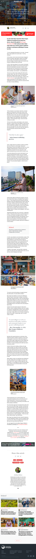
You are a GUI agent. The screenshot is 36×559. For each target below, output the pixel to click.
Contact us (20, 550)
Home (3, 550)
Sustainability (12, 553)
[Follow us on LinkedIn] (28, 28)
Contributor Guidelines (14, 550)
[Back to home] (17, 1)
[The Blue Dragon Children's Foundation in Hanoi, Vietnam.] (18, 266)
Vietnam (22, 462)
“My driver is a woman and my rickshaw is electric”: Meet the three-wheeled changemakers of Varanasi (17, 231)
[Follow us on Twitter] (31, 556)
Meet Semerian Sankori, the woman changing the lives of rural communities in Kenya (8, 533)
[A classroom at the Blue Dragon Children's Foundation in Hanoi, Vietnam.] (9, 280)
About (3, 552)
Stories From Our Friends (5, 508)
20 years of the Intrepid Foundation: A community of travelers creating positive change (26, 513)
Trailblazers (20, 528)
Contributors (4, 553)
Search (27, 552)
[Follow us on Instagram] (33, 556)
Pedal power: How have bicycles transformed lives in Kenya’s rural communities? (8, 513)
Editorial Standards (13, 552)
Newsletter (20, 552)
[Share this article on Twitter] (26, 28)
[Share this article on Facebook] (23, 28)
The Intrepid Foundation (22, 424)
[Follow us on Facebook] (28, 556)
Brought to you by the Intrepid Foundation (18, 18)
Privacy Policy (3, 555)
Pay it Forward (28, 550)
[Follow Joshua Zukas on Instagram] (18, 489)
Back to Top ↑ (18, 540)
